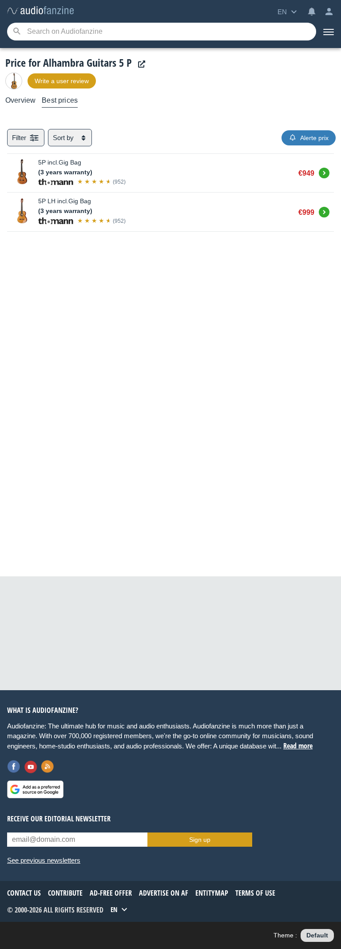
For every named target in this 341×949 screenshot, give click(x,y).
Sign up (199, 839)
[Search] (17, 32)
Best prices (60, 100)
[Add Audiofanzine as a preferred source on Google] (35, 789)
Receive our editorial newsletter (59, 819)
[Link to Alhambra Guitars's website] (139, 64)
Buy (324, 171)
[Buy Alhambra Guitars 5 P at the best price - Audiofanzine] (40, 11)
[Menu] (328, 31)
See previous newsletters (43, 860)
